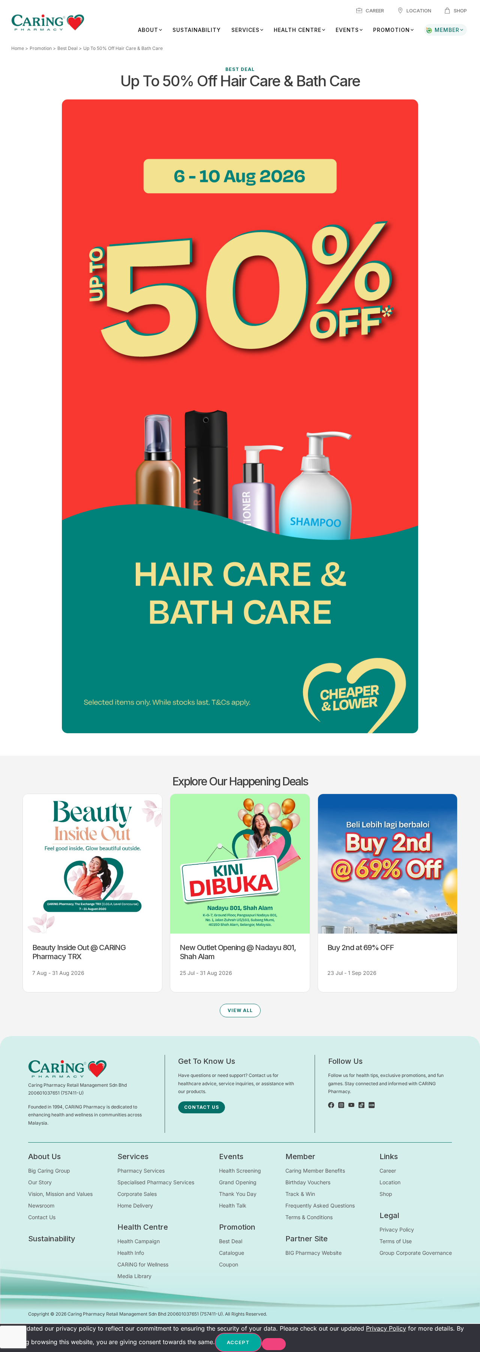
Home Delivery (135, 1205)
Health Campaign (138, 1241)
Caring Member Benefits (315, 1170)
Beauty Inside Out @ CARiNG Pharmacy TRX (79, 952)
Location (418, 11)
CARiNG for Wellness (142, 1264)
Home (17, 48)
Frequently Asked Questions (320, 1205)
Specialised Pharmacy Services (155, 1182)
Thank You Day (237, 1194)
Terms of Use (396, 1241)
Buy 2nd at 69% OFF (360, 947)
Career (375, 11)
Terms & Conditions (309, 1217)
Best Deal (67, 48)
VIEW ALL (240, 1010)
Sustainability (196, 30)
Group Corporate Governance (416, 1253)
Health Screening (240, 1170)
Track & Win (300, 1194)
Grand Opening (237, 1182)
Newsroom (41, 1205)
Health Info (130, 1253)
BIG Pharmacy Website (313, 1253)
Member (447, 30)
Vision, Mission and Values (60, 1194)
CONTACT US (201, 1107)
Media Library (134, 1276)
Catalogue (231, 1253)
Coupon (228, 1264)
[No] (274, 1344)
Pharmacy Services (141, 1170)
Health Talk (232, 1205)
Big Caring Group (49, 1170)
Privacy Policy (397, 1229)
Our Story (40, 1182)
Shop (460, 11)
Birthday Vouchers (307, 1182)
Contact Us (42, 1217)
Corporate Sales (137, 1194)
